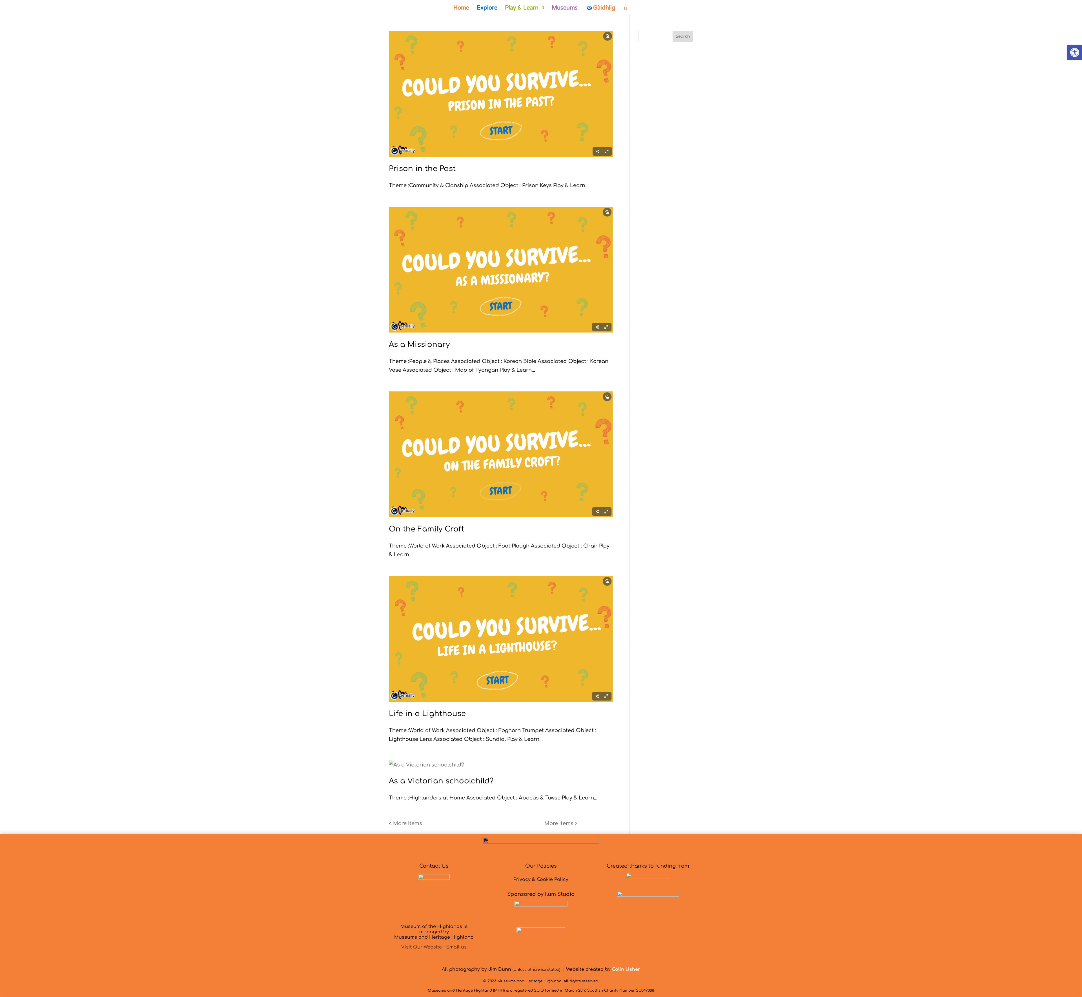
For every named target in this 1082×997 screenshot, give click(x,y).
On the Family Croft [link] (426, 529)
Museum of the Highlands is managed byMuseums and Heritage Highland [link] (434, 932)
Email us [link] (456, 947)
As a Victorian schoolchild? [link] (441, 781)
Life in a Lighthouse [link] (427, 714)
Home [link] (461, 8)
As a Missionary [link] (419, 344)
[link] (1074, 52)
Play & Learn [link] (521, 8)
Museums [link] (565, 8)
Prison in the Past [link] (422, 169)
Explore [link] (487, 8)
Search (683, 36)
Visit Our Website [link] (421, 947)
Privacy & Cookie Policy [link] (540, 879)
